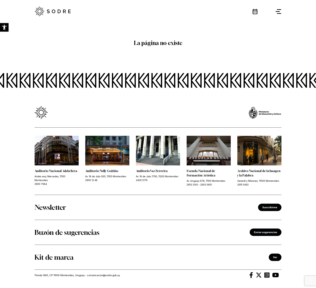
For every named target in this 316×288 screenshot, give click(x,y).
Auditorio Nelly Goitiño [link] (101, 171)
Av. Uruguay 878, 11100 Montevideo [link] (206, 180)
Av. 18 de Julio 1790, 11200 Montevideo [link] (157, 176)
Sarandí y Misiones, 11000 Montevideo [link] (258, 180)
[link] (53, 11)
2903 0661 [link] (206, 184)
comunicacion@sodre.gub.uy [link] (103, 275)
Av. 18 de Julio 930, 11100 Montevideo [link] (105, 176)
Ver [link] (275, 257)
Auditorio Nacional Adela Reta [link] (56, 171)
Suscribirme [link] (269, 207)
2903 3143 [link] (192, 184)
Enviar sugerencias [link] (265, 232)
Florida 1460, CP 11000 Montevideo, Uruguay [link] (60, 275)
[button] (4, 27)
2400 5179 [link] (141, 180)
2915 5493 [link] (243, 184)
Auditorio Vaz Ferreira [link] (152, 171)
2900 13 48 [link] (91, 180)
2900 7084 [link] (41, 184)
